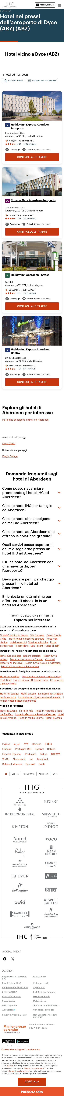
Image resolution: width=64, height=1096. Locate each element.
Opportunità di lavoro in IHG (14, 977)
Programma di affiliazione (15, 987)
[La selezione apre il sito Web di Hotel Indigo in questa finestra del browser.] (51, 826)
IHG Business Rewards (44, 991)
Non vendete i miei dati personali (45, 1015)
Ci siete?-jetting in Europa (14, 635)
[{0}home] (6, 774)
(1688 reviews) (29, 144)
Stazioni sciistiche (38, 642)
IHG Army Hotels (41, 996)
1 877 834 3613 (38, 1027)
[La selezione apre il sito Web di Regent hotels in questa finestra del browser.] (51, 801)
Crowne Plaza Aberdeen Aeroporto (33, 200)
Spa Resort (37, 645)
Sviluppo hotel (40, 983)
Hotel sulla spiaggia (10, 655)
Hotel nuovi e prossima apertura (26, 638)
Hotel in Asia (26, 710)
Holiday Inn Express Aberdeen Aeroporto (30, 126)
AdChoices (7, 1009)
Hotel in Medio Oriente (31, 717)
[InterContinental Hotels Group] (9, 4)
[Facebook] (5, 959)
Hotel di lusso (28, 693)
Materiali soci (40, 1000)
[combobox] (13, 80)
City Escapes (37, 635)
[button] (59, 5)
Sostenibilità (8, 1000)
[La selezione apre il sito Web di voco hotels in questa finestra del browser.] (51, 838)
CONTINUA (32, 1081)
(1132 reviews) (29, 293)
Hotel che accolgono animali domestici (39, 697)
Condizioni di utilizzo (43, 1009)
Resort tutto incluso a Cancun (26, 659)
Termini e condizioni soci (45, 1005)
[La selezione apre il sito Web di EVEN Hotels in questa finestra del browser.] (20, 876)
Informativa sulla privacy (19, 1070)
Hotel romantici (18, 642)
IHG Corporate (9, 1005)
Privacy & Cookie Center (14, 1014)
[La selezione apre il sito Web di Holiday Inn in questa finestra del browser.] (20, 888)
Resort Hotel (22, 645)
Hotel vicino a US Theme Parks (30, 680)
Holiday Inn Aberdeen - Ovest (30, 275)
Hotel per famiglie (9, 676)
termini (10, 1065)
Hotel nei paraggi (9, 693)
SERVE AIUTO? (9, 991)
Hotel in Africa (54, 717)
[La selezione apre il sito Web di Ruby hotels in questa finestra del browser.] (20, 851)
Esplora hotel (39, 976)
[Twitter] (12, 959)
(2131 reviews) (29, 369)
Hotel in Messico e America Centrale (35, 714)
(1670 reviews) (29, 218)
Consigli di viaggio (11, 996)
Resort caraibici (31, 655)
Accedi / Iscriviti (47, 5)
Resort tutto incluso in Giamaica (42, 662)
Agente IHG (39, 987)
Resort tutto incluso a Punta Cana (20, 666)
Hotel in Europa (8, 710)
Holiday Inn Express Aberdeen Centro (30, 351)
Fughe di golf (52, 645)
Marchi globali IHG (11, 983)
